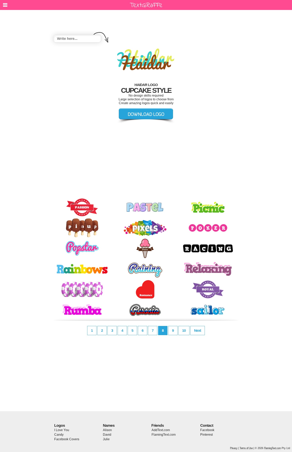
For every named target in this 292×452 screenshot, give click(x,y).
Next (197, 331)
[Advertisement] (147, 20)
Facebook (207, 430)
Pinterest (206, 434)
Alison (107, 430)
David (107, 434)
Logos (59, 425)
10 (184, 331)
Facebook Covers (66, 439)
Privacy (233, 448)
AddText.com (161, 430)
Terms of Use (246, 448)
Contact (206, 425)
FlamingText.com (164, 434)
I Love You (61, 430)
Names (109, 425)
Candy (59, 434)
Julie (106, 439)
